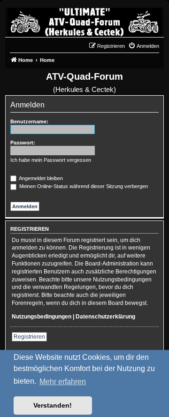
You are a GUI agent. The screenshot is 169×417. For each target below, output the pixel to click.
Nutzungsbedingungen (41, 316)
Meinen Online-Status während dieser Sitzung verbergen (83, 186)
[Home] (84, 20)
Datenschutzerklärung (105, 316)
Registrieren (29, 337)
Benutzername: (29, 121)
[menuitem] (143, 46)
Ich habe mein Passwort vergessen (50, 160)
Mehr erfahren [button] (62, 382)
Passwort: (22, 142)
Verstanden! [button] (52, 405)
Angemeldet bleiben (40, 178)
